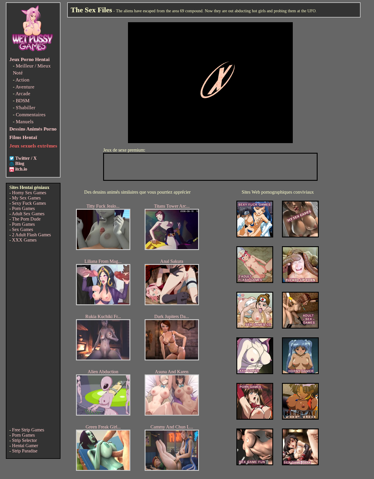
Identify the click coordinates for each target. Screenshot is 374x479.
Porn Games (23, 208)
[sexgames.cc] (254, 326)
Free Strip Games (28, 429)
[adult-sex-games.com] (300, 326)
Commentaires (31, 114)
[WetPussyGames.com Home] (32, 51)
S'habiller (25, 107)
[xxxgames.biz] (254, 372)
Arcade (22, 93)
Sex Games (22, 229)
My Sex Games (26, 197)
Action (22, 80)
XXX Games (24, 239)
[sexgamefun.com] (254, 463)
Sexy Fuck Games (29, 203)
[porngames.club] (300, 463)
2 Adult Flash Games (31, 234)
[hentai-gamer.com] (300, 418)
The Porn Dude (26, 218)
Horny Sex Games (29, 192)
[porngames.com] (254, 418)
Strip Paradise (24, 450)
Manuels (25, 121)
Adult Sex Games (28, 213)
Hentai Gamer (25, 445)
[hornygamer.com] (300, 372)
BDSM (23, 100)
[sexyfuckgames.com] (254, 235)
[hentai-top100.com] (300, 281)
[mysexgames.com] (300, 235)
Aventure (24, 87)
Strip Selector (24, 440)
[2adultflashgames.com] (254, 281)
